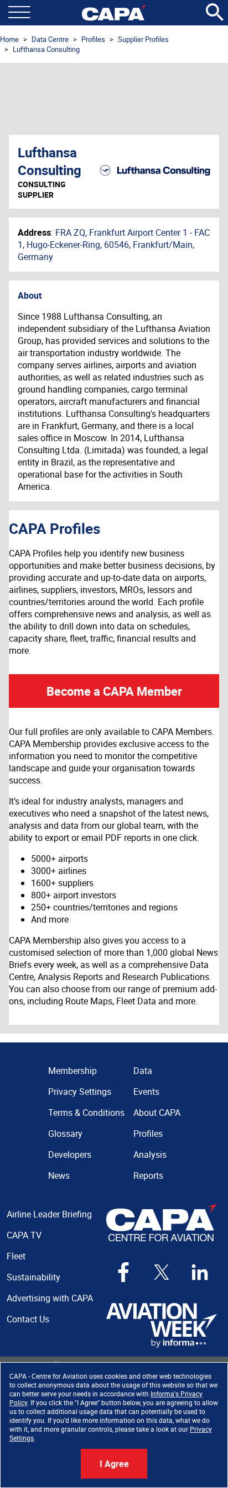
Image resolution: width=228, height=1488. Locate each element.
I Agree (114, 1464)
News (59, 1175)
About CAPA (156, 1112)
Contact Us (28, 1319)
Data (142, 1071)
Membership (72, 1071)
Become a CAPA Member (114, 691)
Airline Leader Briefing (49, 1214)
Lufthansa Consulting (46, 49)
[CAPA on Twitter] (161, 1272)
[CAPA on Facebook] (123, 1272)
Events (146, 1091)
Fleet (16, 1256)
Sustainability (33, 1277)
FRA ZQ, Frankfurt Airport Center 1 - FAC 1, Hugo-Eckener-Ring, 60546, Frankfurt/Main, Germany (114, 244)
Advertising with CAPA (50, 1298)
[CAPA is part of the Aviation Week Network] (161, 1325)
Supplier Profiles (143, 39)
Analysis (150, 1154)
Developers (69, 1154)
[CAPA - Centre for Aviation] (114, 12)
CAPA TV (24, 1235)
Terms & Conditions (86, 1112)
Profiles (93, 39)
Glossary (65, 1133)
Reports (148, 1175)
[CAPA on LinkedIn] (199, 1272)
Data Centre (50, 39)
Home (9, 39)
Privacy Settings (79, 1091)
